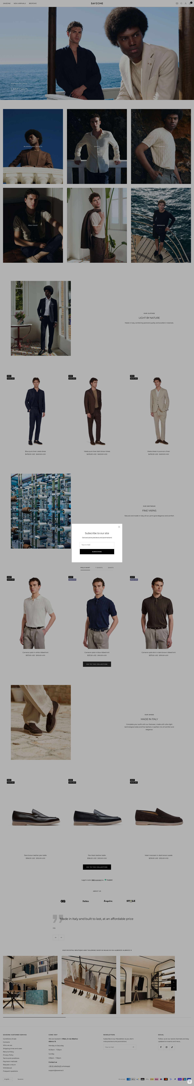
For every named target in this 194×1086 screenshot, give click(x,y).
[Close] (119, 527)
